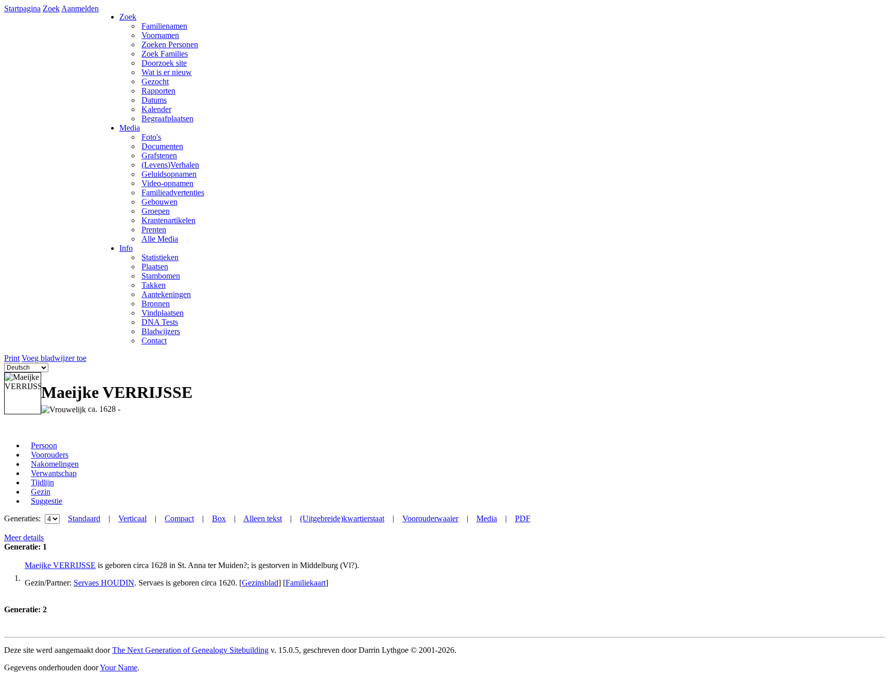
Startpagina (22, 8)
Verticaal (132, 518)
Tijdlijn (42, 482)
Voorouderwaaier (430, 518)
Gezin (40, 491)
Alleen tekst (262, 518)
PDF (522, 518)
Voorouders (49, 454)
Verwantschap (54, 473)
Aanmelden (80, 8)
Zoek (51, 8)
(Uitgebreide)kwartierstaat (342, 518)
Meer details (24, 537)
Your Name (118, 667)
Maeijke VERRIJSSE (60, 565)
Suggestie (46, 501)
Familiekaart (306, 582)
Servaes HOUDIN (104, 582)
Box (219, 518)
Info (126, 248)
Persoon (44, 445)
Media (129, 127)
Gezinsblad (260, 582)
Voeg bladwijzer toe (54, 358)
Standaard (84, 518)
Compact (179, 518)
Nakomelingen (55, 464)
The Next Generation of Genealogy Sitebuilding (190, 650)
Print (12, 358)
